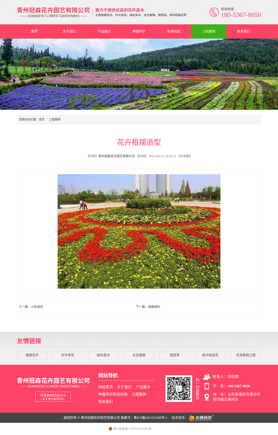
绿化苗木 (103, 355)
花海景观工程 (246, 355)
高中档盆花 (210, 355)
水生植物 (139, 355)
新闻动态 (173, 31)
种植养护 (139, 31)
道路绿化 (154, 306)
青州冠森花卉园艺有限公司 (116, 156)
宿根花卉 (32, 355)
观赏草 (174, 355)
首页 (34, 31)
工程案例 (208, 31)
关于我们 (69, 31)
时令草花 (67, 355)
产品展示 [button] (104, 31)
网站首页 (105, 387)
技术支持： (180, 417)
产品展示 (143, 387)
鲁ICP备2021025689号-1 (150, 417)
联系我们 (243, 31)
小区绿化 (37, 306)
